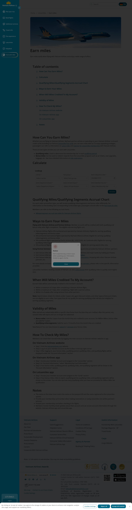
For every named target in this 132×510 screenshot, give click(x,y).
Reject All (104, 506)
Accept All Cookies (118, 506)
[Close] (129, 506)
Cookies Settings (90, 506)
